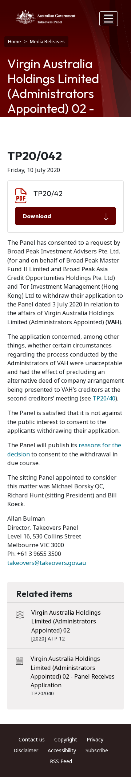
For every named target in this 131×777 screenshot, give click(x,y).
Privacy (95, 739)
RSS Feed (61, 761)
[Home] (46, 17)
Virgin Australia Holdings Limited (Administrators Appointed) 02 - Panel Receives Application (73, 672)
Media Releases (47, 41)
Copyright (65, 739)
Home (14, 41)
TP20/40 (103, 398)
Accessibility (62, 750)
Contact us (32, 739)
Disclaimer (25, 750)
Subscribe (97, 750)
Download (37, 216)
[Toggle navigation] (108, 18)
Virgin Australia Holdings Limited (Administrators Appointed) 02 (66, 622)
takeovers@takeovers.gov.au (46, 563)
